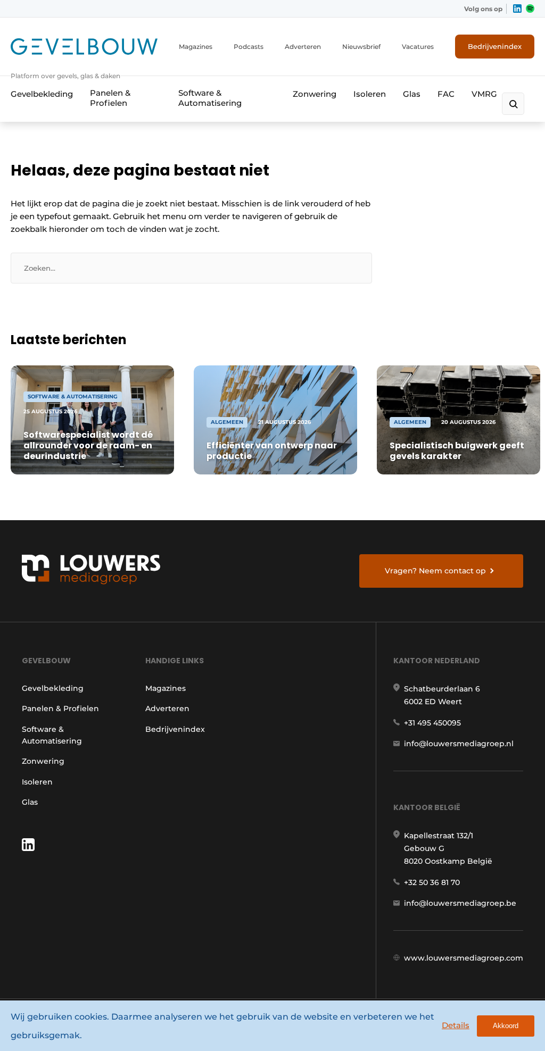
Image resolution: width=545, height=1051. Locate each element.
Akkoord (505, 1026)
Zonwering (314, 94)
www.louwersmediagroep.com (463, 958)
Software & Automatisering (210, 98)
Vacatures (418, 47)
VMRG (484, 94)
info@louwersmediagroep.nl (459, 743)
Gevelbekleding (42, 94)
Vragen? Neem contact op (435, 570)
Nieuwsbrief (361, 47)
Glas (411, 94)
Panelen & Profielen (110, 98)
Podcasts (248, 47)
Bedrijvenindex (495, 46)
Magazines (195, 47)
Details (455, 1025)
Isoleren (369, 94)
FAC (446, 94)
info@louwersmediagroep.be (460, 903)
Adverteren (303, 47)
